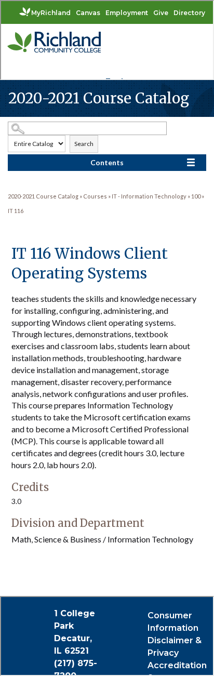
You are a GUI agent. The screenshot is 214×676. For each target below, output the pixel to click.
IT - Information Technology (149, 196)
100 (195, 196)
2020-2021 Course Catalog (43, 196)
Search (83, 144)
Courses (95, 196)
